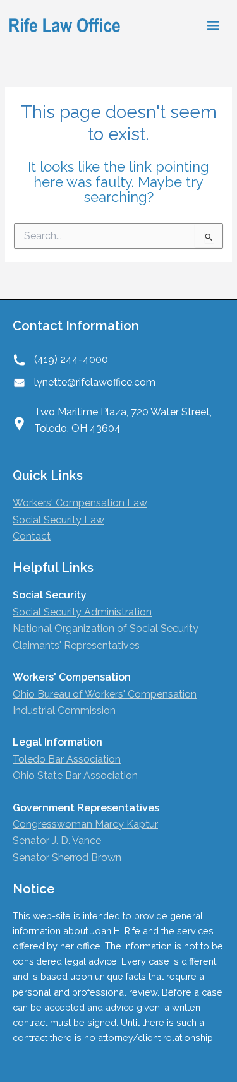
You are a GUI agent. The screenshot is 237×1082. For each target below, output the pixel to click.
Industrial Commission (64, 710)
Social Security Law (58, 520)
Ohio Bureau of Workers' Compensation (105, 694)
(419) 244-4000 (71, 360)
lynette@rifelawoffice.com (94, 382)
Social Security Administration (82, 612)
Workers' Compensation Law (80, 503)
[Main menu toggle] (213, 25)
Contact (32, 536)
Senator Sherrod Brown (67, 858)
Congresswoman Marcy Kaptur (85, 824)
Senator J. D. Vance (57, 841)
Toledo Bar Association (67, 759)
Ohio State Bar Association (75, 776)
